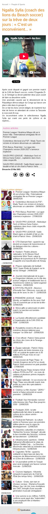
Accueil (5, 4)
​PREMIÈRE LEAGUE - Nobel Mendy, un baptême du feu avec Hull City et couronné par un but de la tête (29, 300)
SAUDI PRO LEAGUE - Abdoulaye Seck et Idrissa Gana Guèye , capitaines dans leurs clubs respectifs (22, 157)
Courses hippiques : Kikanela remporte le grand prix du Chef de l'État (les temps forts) (27, 474)
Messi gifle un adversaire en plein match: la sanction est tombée (29, 309)
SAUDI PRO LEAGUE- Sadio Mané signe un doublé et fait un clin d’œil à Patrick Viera (22, 165)
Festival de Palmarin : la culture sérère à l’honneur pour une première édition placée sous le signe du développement (29, 423)
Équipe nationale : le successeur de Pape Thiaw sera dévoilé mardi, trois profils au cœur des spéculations (29, 382)
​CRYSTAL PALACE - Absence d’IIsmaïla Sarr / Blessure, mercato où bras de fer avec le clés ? (29, 290)
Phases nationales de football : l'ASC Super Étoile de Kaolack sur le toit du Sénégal (29, 268)
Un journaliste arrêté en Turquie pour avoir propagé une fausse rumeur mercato (29, 464)
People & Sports (18, 4)
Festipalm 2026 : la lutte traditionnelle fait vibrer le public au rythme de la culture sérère (28, 412)
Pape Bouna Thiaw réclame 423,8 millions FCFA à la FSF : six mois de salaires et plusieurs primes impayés (29, 372)
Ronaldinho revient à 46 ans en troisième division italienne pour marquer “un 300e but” (27, 330)
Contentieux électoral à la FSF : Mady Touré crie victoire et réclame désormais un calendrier (24, 142)
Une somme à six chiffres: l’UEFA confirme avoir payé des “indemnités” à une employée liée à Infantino (29, 498)
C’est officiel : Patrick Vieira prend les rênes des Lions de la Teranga (29, 339)
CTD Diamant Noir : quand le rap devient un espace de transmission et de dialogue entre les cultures (29, 244)
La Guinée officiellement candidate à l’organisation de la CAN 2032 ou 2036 (29, 320)
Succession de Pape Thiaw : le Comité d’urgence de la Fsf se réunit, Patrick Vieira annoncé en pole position (30, 362)
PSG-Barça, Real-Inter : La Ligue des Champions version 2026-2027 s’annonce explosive (21, 149)
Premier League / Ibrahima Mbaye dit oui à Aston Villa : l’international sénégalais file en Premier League (21, 134)
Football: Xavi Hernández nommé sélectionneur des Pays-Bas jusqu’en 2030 (29, 402)
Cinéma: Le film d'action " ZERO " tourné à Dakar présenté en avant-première (29, 392)
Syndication (25, 510)
